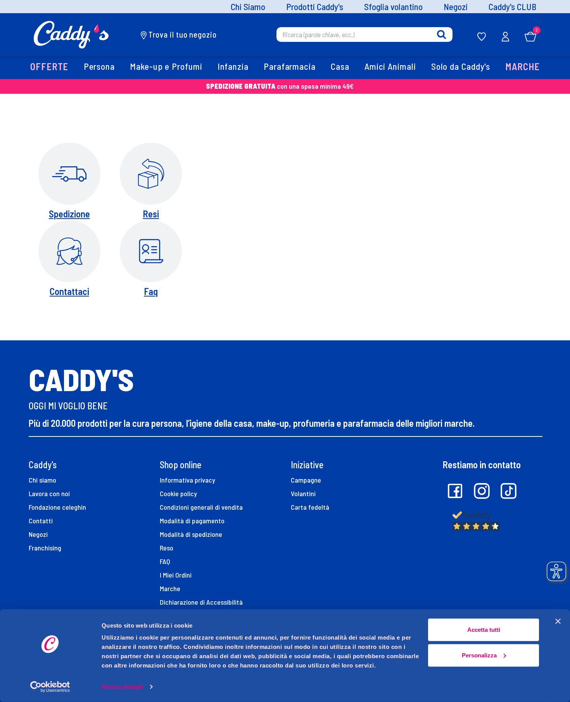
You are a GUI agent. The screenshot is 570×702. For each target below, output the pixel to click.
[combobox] (364, 34)
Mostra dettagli (122, 686)
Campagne (306, 480)
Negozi (456, 7)
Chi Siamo (248, 7)
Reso (166, 547)
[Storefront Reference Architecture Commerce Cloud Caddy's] (71, 33)
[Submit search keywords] (441, 35)
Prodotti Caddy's (314, 7)
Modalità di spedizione (191, 534)
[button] (49, 67)
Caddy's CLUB (512, 7)
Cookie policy (178, 493)
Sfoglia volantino (393, 7)
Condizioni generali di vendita (201, 507)
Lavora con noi (49, 493)
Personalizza (479, 655)
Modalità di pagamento (192, 520)
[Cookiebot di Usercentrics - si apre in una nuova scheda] (50, 687)
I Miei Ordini (176, 575)
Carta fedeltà (310, 507)
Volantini (303, 493)
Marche (170, 588)
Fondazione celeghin (57, 507)
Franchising (45, 547)
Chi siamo (42, 480)
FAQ (165, 561)
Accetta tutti (483, 629)
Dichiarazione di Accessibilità (201, 602)
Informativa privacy (187, 480)
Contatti (41, 520)
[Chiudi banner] (558, 621)
